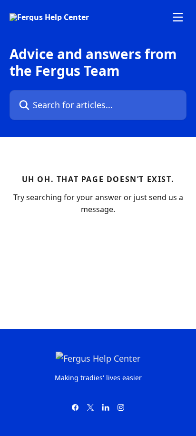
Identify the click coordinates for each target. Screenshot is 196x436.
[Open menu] (177, 17)
